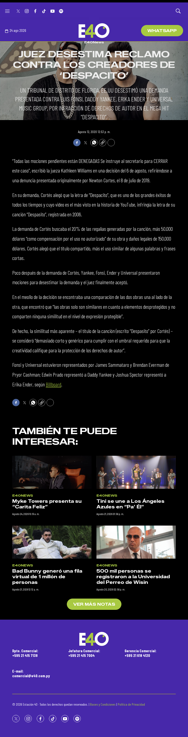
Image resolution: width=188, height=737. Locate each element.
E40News (94, 42)
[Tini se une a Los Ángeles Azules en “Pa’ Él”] (136, 472)
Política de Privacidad (131, 704)
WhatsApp (162, 30)
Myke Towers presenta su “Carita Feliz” (47, 504)
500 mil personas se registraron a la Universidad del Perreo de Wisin (133, 576)
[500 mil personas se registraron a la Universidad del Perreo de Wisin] (136, 542)
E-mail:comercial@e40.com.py (31, 673)
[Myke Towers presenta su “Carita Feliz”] (52, 472)
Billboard (53, 384)
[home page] (94, 30)
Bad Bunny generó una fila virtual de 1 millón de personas (47, 576)
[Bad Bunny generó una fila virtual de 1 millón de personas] (52, 542)
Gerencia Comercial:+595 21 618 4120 (140, 653)
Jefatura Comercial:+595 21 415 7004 (84, 653)
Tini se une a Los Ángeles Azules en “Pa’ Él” (130, 504)
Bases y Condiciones (103, 704)
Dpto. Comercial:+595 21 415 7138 (25, 653)
